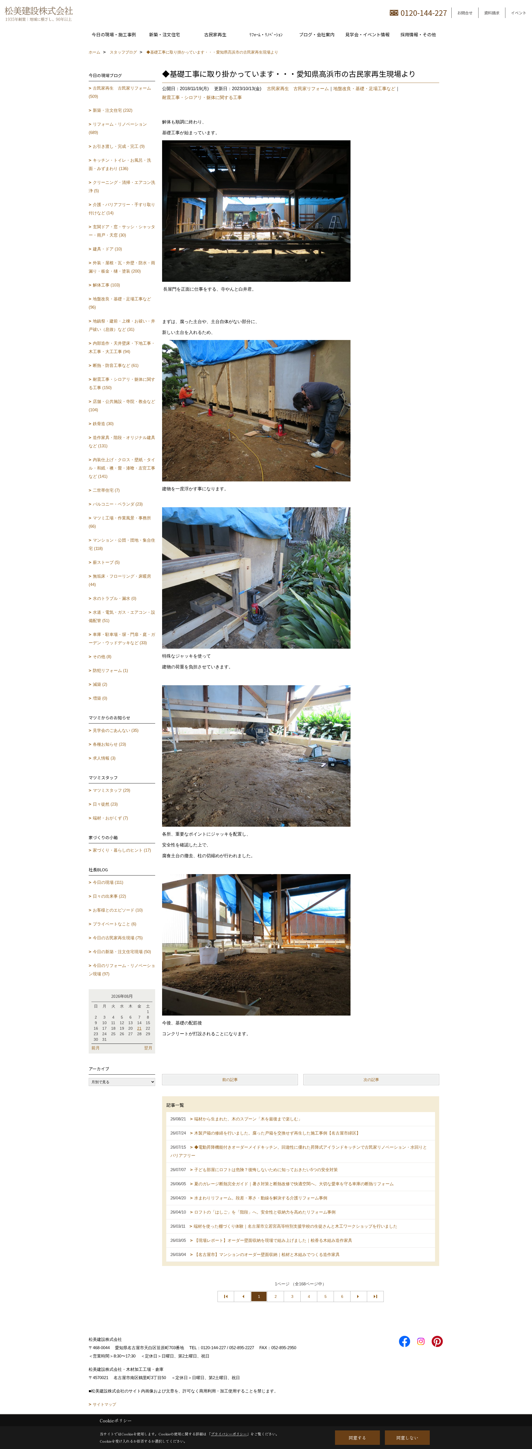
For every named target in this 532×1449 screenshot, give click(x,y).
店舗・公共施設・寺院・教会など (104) (122, 405)
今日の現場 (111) (108, 882)
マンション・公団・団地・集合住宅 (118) (122, 544)
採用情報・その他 (418, 34)
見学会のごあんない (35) (116, 730)
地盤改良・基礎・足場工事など (364, 88)
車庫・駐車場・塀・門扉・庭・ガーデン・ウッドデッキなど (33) (122, 638)
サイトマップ (104, 1404)
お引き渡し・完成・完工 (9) (119, 146)
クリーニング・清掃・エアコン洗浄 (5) (122, 186)
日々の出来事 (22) (109, 896)
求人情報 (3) (104, 758)
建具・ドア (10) (107, 249)
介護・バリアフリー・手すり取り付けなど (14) (122, 208)
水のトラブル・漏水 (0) (114, 598)
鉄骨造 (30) (103, 423)
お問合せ (465, 13)
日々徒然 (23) (105, 804)
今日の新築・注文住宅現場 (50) (122, 951)
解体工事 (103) (106, 285)
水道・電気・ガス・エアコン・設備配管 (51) (122, 616)
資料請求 (492, 13)
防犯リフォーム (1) (110, 670)
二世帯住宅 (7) (106, 490)
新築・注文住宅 (164, 34)
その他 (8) (102, 656)
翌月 (148, 1047)
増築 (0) (100, 698)
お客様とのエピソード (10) (118, 910)
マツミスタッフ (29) (111, 790)
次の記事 (371, 1079)
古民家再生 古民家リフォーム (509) (120, 92)
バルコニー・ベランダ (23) (118, 504)
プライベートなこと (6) (114, 924)
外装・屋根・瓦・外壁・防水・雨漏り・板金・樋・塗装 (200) (122, 266)
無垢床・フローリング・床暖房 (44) (120, 580)
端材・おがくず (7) (110, 818)
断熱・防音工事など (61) (116, 365)
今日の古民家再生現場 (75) (118, 937)
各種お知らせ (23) (109, 744)
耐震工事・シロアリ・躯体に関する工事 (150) (122, 383)
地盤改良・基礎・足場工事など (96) (120, 302)
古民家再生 (215, 34)
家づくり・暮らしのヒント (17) (122, 850)
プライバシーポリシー (229, 1434)
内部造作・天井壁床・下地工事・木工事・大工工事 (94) (122, 347)
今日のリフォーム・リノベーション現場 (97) (122, 969)
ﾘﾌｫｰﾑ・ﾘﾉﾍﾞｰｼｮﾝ (266, 34)
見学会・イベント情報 (367, 34)
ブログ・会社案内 (316, 34)
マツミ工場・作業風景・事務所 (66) (120, 522)
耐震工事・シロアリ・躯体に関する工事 (202, 97)
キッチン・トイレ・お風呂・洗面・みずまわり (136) (120, 164)
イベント (518, 13)
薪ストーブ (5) (106, 562)
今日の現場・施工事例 (114, 34)
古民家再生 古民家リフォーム (298, 88)
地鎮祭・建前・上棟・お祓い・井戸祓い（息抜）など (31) (122, 325)
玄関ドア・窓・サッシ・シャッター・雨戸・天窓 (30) (122, 230)
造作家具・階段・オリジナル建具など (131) (122, 441)
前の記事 (230, 1079)
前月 (95, 1047)
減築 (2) (100, 684)
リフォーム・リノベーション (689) (118, 128)
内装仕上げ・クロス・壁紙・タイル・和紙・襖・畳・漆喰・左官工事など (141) (122, 468)
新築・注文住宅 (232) (112, 110)
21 (139, 1028)
